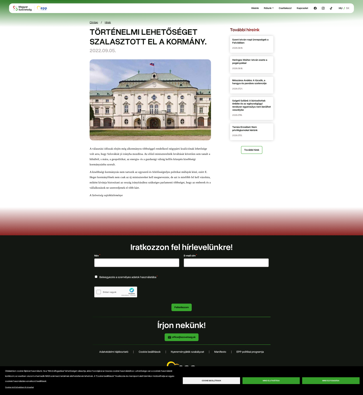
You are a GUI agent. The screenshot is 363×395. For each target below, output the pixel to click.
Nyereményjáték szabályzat (187, 352)
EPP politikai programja (250, 352)
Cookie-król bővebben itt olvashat (19, 387)
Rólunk (268, 8)
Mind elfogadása (330, 380)
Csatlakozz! (285, 8)
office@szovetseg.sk (183, 337)
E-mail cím (190, 255)
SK (347, 8)
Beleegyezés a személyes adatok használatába (127, 277)
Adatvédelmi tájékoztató (113, 352)
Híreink (255, 8)
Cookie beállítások (150, 352)
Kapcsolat (302, 8)
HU (340, 8)
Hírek (108, 22)
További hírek (251, 150)
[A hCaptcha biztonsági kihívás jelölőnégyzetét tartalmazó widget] (115, 292)
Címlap (94, 22)
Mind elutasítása (271, 380)
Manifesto (220, 352)
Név (96, 255)
